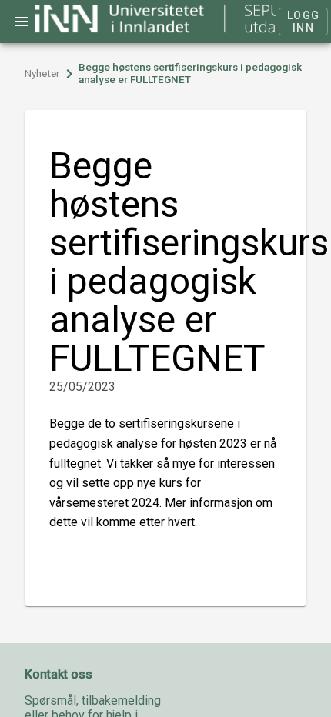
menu (21, 21)
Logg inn (303, 21)
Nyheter (42, 73)
